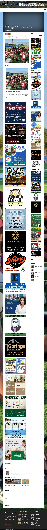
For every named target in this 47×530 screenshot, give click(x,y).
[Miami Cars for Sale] (36, 240)
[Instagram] (7, 527)
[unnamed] (17, 198)
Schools (7, 25)
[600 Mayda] (17, 304)
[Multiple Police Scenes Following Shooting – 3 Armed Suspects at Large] (32, 266)
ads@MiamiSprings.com (8, 524)
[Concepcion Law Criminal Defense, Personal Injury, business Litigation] (36, 212)
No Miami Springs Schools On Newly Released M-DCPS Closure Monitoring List (25, 485)
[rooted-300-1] (36, 149)
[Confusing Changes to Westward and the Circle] (17, 481)
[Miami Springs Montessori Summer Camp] (17, 366)
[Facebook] (6, 34)
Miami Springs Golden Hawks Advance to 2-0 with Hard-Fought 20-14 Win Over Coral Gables (8, 485)
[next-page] (6, 487)
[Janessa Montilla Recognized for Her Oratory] (32, 273)
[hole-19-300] (36, 89)
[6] (17, 219)
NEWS (5, 25)
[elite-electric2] (17, 282)
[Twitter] (7, 34)
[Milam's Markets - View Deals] (36, 58)
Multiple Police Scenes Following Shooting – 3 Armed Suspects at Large (38, 266)
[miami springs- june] (17, 449)
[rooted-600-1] (17, 385)
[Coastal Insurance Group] (17, 428)
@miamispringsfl (28, 508)
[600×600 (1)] (17, 112)
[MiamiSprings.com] (8, 4)
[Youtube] (11, 527)
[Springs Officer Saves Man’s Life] (32, 270)
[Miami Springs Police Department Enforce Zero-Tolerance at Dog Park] (32, 276)
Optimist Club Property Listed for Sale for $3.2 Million (10, 468)
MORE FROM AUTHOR (13, 477)
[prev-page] (5, 487)
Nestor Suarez (7, 30)
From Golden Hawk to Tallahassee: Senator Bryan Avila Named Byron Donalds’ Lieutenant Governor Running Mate (38, 519)
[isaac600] (17, 155)
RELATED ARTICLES (8, 477)
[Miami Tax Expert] (17, 325)
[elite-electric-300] (36, 110)
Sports (9, 25)
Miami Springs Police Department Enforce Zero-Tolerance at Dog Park (37, 276)
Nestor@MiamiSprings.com (16, 474)
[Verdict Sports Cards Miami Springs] (17, 134)
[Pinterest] (9, 34)
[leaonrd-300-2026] (36, 170)
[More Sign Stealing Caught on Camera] (32, 280)
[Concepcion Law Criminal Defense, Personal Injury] (17, 241)
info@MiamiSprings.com (11, 522)
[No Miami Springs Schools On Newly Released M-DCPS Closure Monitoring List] (25, 481)
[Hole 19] (17, 262)
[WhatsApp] (10, 34)
